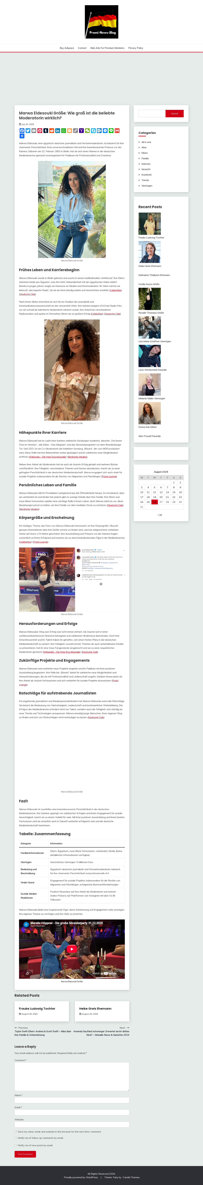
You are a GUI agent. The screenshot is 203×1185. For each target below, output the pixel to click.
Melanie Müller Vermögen (152, 398)
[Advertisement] (101, 74)
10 (141, 492)
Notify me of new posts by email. (35, 1145)
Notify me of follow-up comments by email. (40, 1137)
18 (148, 497)
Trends (145, 180)
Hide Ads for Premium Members (107, 47)
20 (161, 497)
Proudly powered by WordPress (81, 1177)
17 (141, 497)
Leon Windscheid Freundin (153, 369)
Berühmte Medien (77, 456)
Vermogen (146, 185)
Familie (145, 158)
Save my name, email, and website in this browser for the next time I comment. (59, 1131)
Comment (21, 1060)
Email (18, 1107)
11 (148, 492)
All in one (146, 142)
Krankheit (146, 174)
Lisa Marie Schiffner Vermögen (155, 341)
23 (180, 497)
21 (167, 497)
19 (154, 497)
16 (180, 492)
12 (154, 492)
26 (154, 502)
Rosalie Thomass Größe (151, 312)
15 (173, 492)
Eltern (144, 152)
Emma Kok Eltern (148, 426)
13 (161, 492)
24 (141, 502)
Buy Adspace (67, 47)
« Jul (160, 514)
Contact (82, 47)
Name (19, 1095)
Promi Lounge (109, 476)
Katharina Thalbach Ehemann (154, 275)
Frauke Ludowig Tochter (37, 1009)
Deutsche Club (27, 294)
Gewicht (145, 169)
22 (173, 497)
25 (148, 502)
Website (19, 1119)
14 (167, 492)
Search (174, 113)
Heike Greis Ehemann (95, 1009)
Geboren (146, 163)
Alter (144, 147)
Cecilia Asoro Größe (149, 284)
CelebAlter (115, 290)
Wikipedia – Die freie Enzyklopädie (47, 456)
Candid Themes (131, 1177)
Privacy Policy (135, 47)
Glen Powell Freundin (150, 436)
